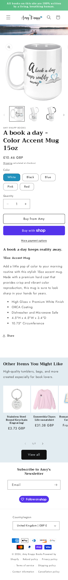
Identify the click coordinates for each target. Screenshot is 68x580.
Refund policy (30, 559)
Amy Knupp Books (32, 554)
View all (34, 454)
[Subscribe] (55, 485)
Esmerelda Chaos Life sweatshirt (44, 418)
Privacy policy (49, 559)
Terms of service (25, 565)
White (12, 177)
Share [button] (10, 336)
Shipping (7, 163)
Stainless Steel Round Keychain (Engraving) (17, 420)
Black (30, 177)
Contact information (23, 571)
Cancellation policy (49, 571)
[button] (8, 17)
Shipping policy (47, 565)
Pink (10, 187)
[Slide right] (64, 115)
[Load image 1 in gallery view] (17, 114)
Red (27, 187)
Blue (48, 177)
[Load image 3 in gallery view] (51, 114)
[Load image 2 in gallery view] (34, 114)
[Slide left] (4, 115)
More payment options (34, 240)
